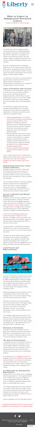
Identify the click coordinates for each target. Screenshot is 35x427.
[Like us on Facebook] (15, 416)
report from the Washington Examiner (14, 214)
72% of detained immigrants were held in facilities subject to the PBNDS (16, 160)
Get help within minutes (25, 399)
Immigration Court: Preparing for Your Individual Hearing (17, 406)
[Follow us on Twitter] (19, 416)
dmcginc (27, 23)
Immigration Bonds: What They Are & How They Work (17, 404)
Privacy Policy (19, 424)
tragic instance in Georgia (13, 207)
